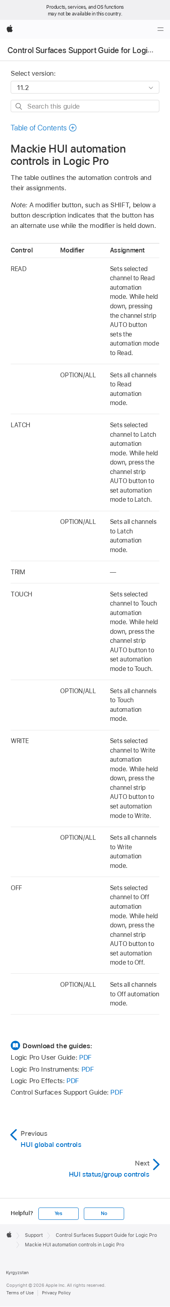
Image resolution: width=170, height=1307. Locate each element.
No (104, 1213)
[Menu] (160, 29)
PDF (85, 1057)
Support (34, 1235)
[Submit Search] (19, 106)
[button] (44, 127)
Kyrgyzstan (17, 1272)
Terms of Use (20, 1293)
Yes (58, 1213)
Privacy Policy (56, 1293)
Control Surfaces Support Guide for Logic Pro (87, 50)
